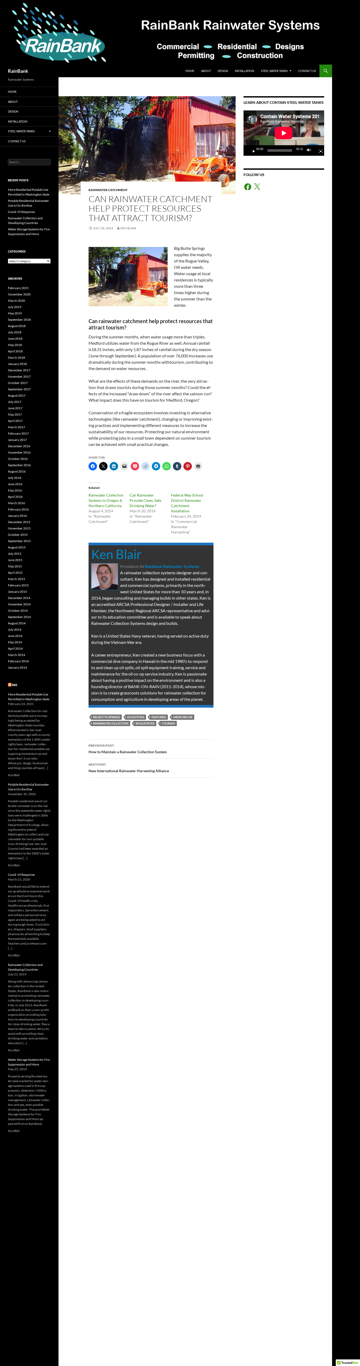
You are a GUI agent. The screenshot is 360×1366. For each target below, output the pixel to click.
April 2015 (15, 573)
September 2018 (19, 320)
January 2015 (17, 592)
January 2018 (17, 364)
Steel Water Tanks (274, 70)
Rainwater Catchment (108, 190)
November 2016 (19, 452)
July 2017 (14, 402)
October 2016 (18, 459)
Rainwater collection (110, 723)
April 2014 (15, 648)
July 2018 (14, 332)
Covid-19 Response (21, 212)
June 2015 (15, 560)
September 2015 (19, 541)
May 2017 (15, 414)
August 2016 (17, 471)
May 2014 (15, 642)
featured (159, 717)
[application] (284, 133)
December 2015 (19, 522)
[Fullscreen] (319, 150)
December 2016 (19, 446)
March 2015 (16, 579)
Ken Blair (128, 228)
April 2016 (15, 497)
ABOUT (206, 70)
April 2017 (15, 421)
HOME (190, 70)
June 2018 (15, 339)
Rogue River (145, 723)
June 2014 (15, 636)
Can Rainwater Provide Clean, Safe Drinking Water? (145, 500)
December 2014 (19, 598)
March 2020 (16, 301)
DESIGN (223, 70)
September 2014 (19, 617)
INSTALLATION (244, 70)
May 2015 (15, 566)
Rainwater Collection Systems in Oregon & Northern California (106, 500)
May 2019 (15, 313)
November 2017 (19, 376)
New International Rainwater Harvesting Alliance (129, 767)
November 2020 (19, 294)
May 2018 (15, 345)
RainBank (18, 71)
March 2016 (16, 503)
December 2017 (19, 370)
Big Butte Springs (106, 717)
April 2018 (15, 351)
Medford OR (182, 717)
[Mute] (310, 150)
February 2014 (18, 661)
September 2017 (19, 389)
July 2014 (14, 629)
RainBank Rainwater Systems (172, 566)
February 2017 (18, 433)
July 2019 (14, 307)
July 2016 (14, 478)
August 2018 (17, 326)
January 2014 (17, 667)
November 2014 (19, 604)
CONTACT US (307, 70)
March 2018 (16, 357)
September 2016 (19, 465)
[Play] (252, 150)
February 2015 (18, 585)
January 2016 (17, 516)
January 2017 (17, 440)
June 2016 (15, 484)
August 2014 (17, 623)
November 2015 (19, 528)
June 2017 (15, 408)
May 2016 (15, 490)
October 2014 (18, 610)
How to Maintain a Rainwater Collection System (128, 748)
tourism (168, 723)
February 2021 (18, 288)
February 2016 (18, 509)
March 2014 (16, 655)
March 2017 (16, 427)
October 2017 (18, 383)
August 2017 (17, 395)
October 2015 (18, 535)
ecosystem (135, 717)
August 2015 (17, 547)
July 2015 (14, 554)
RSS (14, 685)
